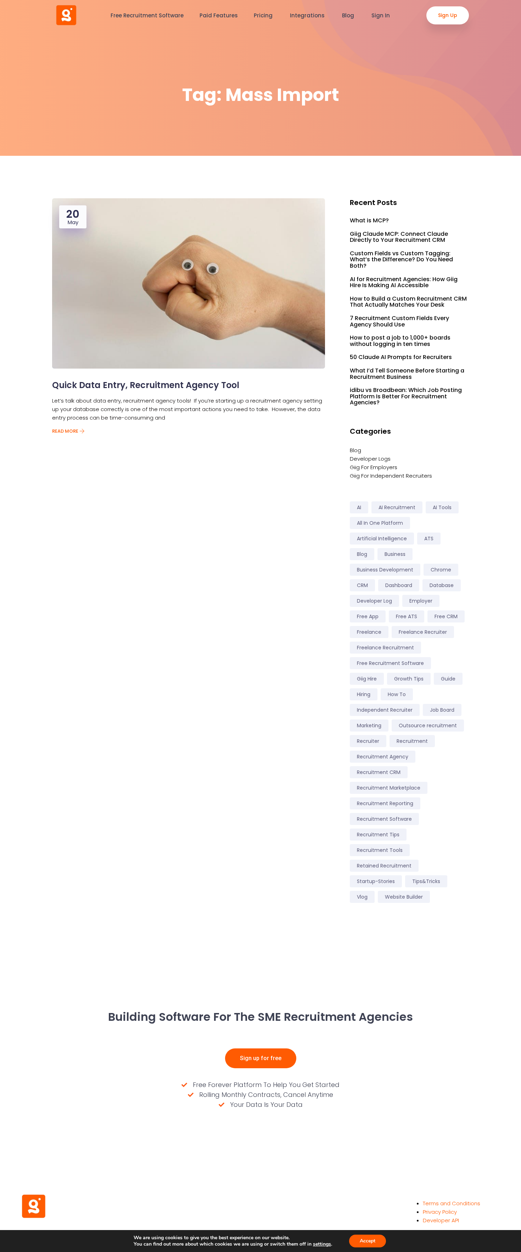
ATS (428, 538)
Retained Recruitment (384, 865)
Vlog (362, 896)
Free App (368, 616)
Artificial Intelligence (382, 538)
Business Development (385, 569)
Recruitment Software (384, 819)
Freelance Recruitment (385, 647)
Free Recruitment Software (147, 15)
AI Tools (442, 507)
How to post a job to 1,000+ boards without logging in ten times (400, 341)
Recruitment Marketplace (388, 787)
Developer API (441, 1220)
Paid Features (219, 15)
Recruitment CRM (378, 772)
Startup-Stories (376, 881)
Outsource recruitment (428, 725)
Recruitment (412, 741)
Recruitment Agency (382, 756)
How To (397, 694)
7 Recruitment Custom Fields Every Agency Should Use (399, 321)
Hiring (363, 694)
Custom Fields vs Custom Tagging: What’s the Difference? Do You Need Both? (401, 259)
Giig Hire (367, 678)
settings (322, 1244)
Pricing (264, 15)
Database (442, 585)
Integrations (308, 15)
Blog (348, 15)
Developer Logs (370, 458)
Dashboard (398, 585)
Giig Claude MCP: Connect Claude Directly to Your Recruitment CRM (399, 237)
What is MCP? (369, 220)
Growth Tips (409, 678)
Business (395, 554)
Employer (420, 600)
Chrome (441, 569)
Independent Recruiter (385, 709)
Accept (367, 1240)
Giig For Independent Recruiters (391, 475)
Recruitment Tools (380, 850)
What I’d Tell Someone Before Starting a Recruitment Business (407, 374)
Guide (448, 678)
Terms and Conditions (451, 1203)
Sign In (381, 15)
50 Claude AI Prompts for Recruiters (401, 357)
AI (359, 507)
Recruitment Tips (378, 834)
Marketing (369, 725)
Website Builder (404, 896)
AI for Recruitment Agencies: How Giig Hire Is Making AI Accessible (404, 282)
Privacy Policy (440, 1212)
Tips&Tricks (426, 881)
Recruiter (368, 741)
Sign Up (447, 15)
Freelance (369, 632)
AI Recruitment (397, 507)
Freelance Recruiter (423, 632)
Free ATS (406, 616)
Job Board (442, 709)
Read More (65, 431)
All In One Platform (380, 523)
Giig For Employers (373, 467)
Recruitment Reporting (385, 803)
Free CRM (446, 616)
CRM (362, 585)
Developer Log (374, 600)
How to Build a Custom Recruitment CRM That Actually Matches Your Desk (408, 302)
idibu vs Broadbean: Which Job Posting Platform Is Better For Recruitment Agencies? (406, 396)
